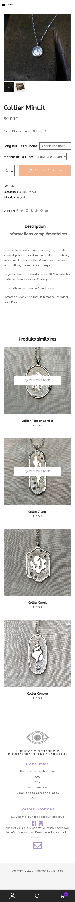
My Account (12, 896)
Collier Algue (37, 511)
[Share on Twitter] (22, 210)
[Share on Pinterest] (41, 210)
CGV (37, 782)
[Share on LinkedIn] (27, 210)
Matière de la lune (18, 157)
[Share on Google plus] (36, 210)
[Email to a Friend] (46, 210)
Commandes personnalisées (37, 793)
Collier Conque (37, 693)
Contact (37, 798)
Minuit (32, 192)
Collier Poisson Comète (38, 421)
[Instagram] (41, 823)
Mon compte (37, 787)
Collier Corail (37, 602)
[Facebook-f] (34, 823)
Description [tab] (35, 226)
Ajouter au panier (49, 170)
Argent (21, 197)
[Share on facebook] (17, 210)
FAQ (37, 776)
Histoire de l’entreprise (37, 771)
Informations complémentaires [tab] (37, 234)
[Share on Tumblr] (32, 210)
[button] (67, 18)
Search (37, 896)
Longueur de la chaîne (21, 146)
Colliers (23, 192)
